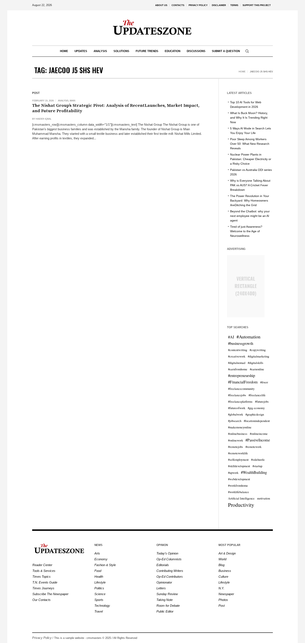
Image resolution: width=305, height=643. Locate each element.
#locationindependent (257, 421)
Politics (99, 588)
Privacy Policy (42, 637)
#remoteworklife (238, 453)
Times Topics (41, 576)
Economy (100, 559)
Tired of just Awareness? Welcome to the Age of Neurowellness (246, 231)
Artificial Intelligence (241, 498)
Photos (223, 600)
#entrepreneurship (241, 375)
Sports (98, 600)
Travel (98, 611)
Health (98, 576)
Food (97, 571)
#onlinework (235, 440)
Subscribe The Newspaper (50, 594)
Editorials (162, 565)
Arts (97, 553)
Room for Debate (168, 605)
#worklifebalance (238, 492)
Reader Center (42, 565)
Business (224, 571)
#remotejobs (235, 447)
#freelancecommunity (241, 389)
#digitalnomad (236, 363)
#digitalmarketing (258, 356)
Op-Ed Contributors (169, 576)
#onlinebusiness (237, 434)
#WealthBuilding (254, 472)
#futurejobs (262, 402)
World (222, 559)
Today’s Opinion (167, 553)
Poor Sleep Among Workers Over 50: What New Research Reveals (249, 143)
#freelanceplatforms (240, 402)
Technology (102, 605)
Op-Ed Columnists (169, 559)
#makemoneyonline (239, 427)
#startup (257, 466)
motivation (263, 498)
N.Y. (221, 588)
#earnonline (257, 369)
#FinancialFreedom (243, 381)
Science (99, 594)
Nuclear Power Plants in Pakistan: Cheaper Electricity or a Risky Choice (250, 159)
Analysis (63, 100)
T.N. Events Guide (44, 582)
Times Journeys (43, 588)
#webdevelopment (239, 479)
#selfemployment (238, 460)
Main (72, 100)
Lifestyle (100, 582)
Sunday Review (167, 594)
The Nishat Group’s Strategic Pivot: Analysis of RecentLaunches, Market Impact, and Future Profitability (115, 108)
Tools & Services (43, 571)
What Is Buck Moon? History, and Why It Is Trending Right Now (249, 117)
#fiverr (264, 382)
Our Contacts (41, 600)
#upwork (233, 473)
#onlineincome (259, 434)
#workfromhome (238, 485)
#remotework (253, 447)
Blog (221, 565)
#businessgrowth (240, 343)
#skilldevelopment (239, 466)
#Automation (248, 336)
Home (242, 71)
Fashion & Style (105, 565)
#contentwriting (237, 350)
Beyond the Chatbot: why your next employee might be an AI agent (250, 216)
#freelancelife (257, 395)
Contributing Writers (169, 571)
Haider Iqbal (43, 119)
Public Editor (164, 611)
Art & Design (227, 553)
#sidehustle (258, 460)
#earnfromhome (237, 369)
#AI (231, 336)
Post (221, 605)
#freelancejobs (237, 395)
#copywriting (258, 350)
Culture (223, 576)
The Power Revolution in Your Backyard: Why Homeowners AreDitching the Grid (249, 200)
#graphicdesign (254, 414)
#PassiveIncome (257, 439)
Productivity (241, 505)
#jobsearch (234, 421)
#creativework (236, 356)
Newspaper (226, 594)
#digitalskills (255, 363)
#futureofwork (236, 408)
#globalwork (235, 414)
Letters (161, 588)
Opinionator (164, 582)
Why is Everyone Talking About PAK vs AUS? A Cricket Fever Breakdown (250, 185)
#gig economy (256, 408)
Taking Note (164, 600)
